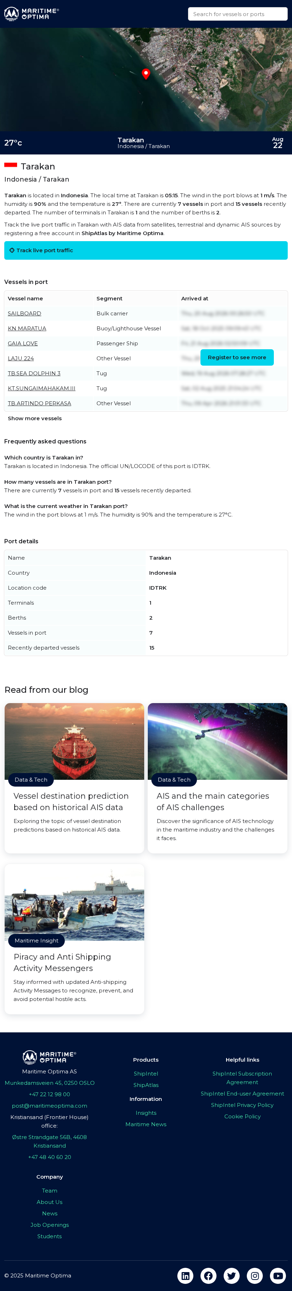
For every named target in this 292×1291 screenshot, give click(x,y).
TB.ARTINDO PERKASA (39, 403)
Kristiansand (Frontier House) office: (49, 1121)
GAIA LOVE (23, 343)
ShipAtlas (146, 1085)
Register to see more (237, 357)
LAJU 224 (21, 358)
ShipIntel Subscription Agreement (242, 1078)
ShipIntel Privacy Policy (242, 1105)
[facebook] (208, 1276)
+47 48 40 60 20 (49, 1157)
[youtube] (278, 1276)
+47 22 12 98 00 (49, 1094)
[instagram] (255, 1276)
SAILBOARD (24, 313)
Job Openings (50, 1224)
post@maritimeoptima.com (49, 1105)
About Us (49, 1202)
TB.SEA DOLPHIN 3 (34, 373)
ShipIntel (146, 1073)
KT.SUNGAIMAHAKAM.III (41, 388)
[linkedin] (185, 1276)
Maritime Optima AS (49, 1071)
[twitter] (232, 1276)
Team (49, 1190)
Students (49, 1236)
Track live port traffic (44, 250)
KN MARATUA (27, 328)
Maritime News (145, 1124)
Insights (146, 1112)
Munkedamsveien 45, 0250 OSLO (50, 1082)
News (49, 1213)
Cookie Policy (242, 1116)
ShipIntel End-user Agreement (242, 1093)
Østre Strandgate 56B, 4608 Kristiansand (49, 1141)
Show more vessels (35, 418)
